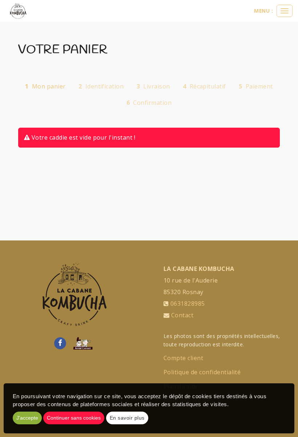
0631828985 (187, 304)
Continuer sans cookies (74, 418)
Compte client (183, 358)
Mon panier (45, 86)
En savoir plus (127, 418)
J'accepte (27, 418)
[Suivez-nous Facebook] (60, 343)
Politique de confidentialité (202, 372)
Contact (182, 315)
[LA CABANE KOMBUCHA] (18, 11)
